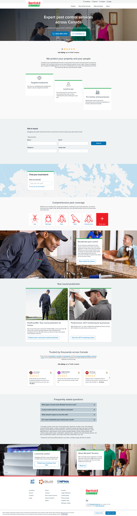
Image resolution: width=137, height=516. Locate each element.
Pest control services (51, 495)
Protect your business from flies (46, 464)
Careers (63, 490)
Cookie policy (65, 495)
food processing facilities (83, 356)
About (47, 500)
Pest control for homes (87, 261)
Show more (102, 224)
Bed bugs (48, 224)
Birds (75, 224)
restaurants (67, 356)
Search (95, 1)
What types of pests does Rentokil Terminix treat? (59, 405)
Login (109, 1)
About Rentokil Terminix (88, 453)
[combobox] (40, 183)
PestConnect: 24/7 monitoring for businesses (90, 323)
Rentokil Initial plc (95, 504)
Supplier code (65, 500)
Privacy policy (65, 498)
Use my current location (38, 186)
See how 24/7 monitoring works (83, 338)
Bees (61, 224)
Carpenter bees (88, 224)
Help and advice (49, 498)
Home (47, 490)
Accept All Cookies (110, 513)
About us (82, 466)
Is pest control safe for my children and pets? (57, 410)
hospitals (52, 356)
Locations (87, 1)
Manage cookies (66, 503)
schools (59, 356)
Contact (103, 1)
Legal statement (65, 493)
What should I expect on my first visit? (55, 415)
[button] (68, 40)
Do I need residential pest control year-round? (58, 420)
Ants (35, 224)
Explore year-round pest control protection (43, 338)
